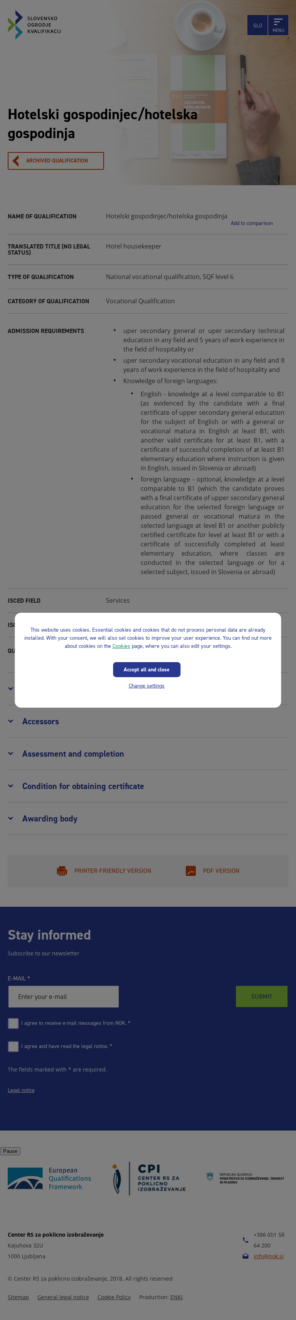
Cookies (121, 645)
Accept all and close (147, 669)
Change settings (147, 685)
